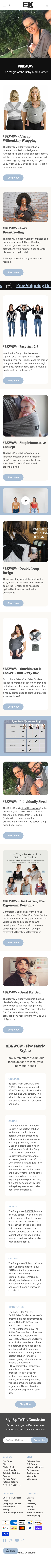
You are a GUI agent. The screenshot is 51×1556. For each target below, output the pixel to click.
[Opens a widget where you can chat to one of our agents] (10, 1551)
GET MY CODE (25, 795)
